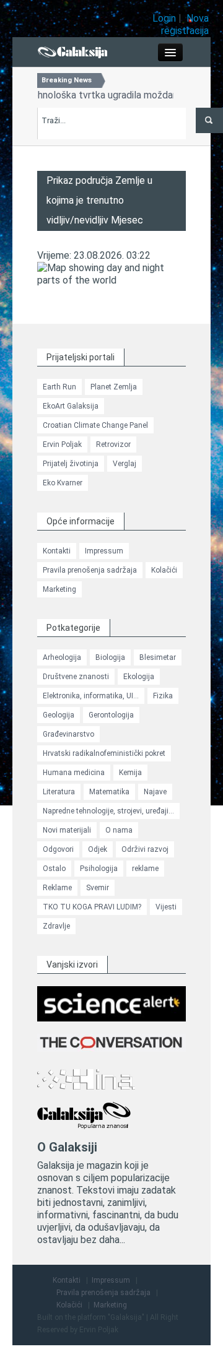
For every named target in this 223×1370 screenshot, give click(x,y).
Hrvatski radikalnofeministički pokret (104, 753)
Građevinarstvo (68, 734)
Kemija (130, 772)
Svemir (97, 887)
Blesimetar (157, 657)
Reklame (57, 887)
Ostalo (54, 868)
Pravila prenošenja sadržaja (90, 570)
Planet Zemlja (113, 387)
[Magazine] (72, 51)
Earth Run (59, 387)
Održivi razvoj (144, 849)
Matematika (109, 791)
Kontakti (57, 551)
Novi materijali (67, 830)
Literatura (59, 791)
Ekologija (138, 676)
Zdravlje (56, 926)
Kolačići (164, 570)
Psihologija (99, 868)
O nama (119, 830)
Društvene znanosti (76, 676)
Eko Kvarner (62, 483)
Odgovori (58, 849)
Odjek (97, 849)
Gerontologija (111, 715)
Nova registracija (185, 24)
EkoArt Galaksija (70, 406)
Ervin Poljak (62, 444)
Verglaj (124, 463)
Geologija (58, 715)
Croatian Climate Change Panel (95, 425)
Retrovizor (113, 444)
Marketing (59, 589)
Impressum (104, 551)
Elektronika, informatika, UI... (91, 696)
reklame (145, 868)
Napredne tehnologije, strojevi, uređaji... (108, 811)
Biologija (110, 657)
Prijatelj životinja (70, 463)
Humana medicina (74, 772)
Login (164, 18)
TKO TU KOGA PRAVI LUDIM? (92, 907)
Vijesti (166, 907)
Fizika (163, 696)
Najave (155, 791)
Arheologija (62, 657)
